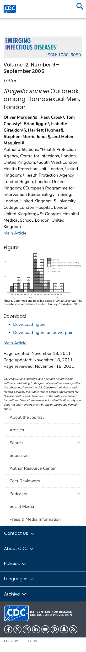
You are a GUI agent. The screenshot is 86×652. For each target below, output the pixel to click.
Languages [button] (16, 579)
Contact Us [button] (16, 533)
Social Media (22, 506)
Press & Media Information (35, 519)
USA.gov (30, 641)
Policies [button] (12, 563)
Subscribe (19, 455)
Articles (17, 430)
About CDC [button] (16, 548)
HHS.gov (11, 641)
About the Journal (27, 417)
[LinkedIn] (36, 629)
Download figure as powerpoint (44, 332)
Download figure (29, 324)
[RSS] (73, 629)
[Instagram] (27, 629)
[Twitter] (17, 629)
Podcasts (18, 494)
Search (16, 443)
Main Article (15, 233)
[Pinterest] (55, 629)
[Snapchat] (64, 629)
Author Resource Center (33, 468)
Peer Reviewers (25, 481)
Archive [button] (12, 594)
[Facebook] (8, 629)
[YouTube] (45, 629)
